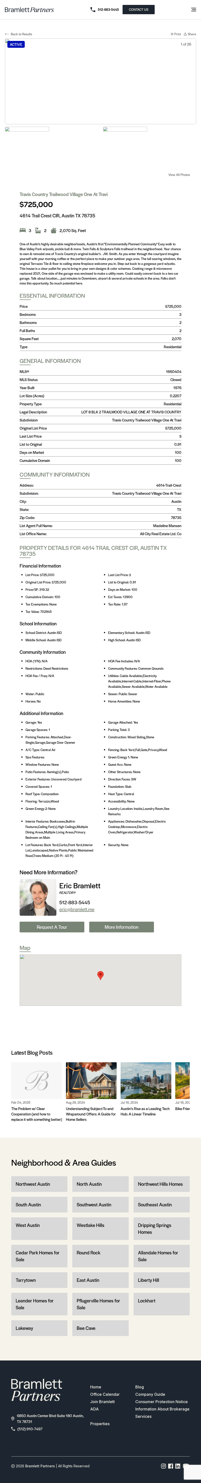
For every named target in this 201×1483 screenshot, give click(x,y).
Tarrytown (26, 1280)
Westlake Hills (90, 1225)
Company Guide (150, 1394)
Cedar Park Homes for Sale (38, 1256)
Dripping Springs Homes (154, 1228)
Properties (100, 1423)
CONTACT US (138, 9)
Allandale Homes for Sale (158, 1256)
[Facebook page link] (170, 1466)
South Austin (28, 1204)
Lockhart (146, 1300)
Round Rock (88, 1252)
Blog (139, 1386)
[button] (100, 975)
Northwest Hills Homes (160, 1184)
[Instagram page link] (163, 1466)
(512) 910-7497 (29, 1428)
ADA (94, 1409)
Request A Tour (52, 927)
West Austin (28, 1225)
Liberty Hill (148, 1280)
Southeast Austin (155, 1204)
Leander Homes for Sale (35, 1304)
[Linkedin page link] (177, 1466)
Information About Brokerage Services (162, 1413)
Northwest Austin (33, 1184)
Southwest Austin (94, 1204)
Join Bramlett (102, 1401)
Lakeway (24, 1328)
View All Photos (179, 174)
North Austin (89, 1184)
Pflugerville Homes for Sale (98, 1304)
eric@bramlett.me (76, 909)
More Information (121, 927)
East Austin (88, 1280)
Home (95, 1386)
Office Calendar (105, 1394)
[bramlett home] (29, 10)
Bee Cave (86, 1328)
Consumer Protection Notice (161, 1401)
